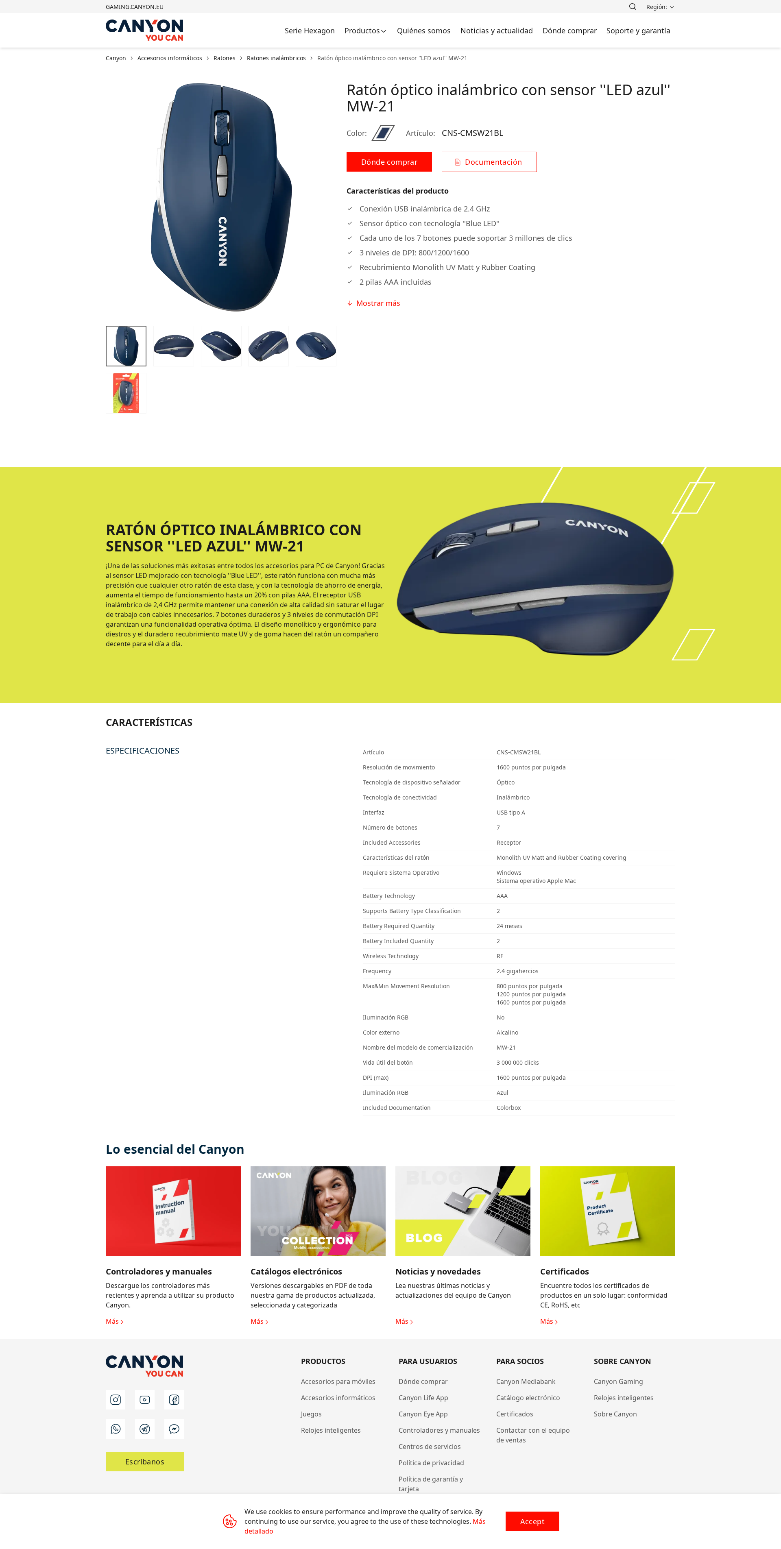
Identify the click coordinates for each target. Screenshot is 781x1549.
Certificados (514, 1414)
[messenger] (174, 1429)
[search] (632, 6)
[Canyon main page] (145, 30)
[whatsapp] (115, 1429)
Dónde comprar (423, 1381)
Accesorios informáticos (338, 1397)
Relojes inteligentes (331, 1430)
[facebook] (174, 1400)
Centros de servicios (430, 1446)
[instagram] (115, 1400)
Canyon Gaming (618, 1381)
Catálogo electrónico (528, 1397)
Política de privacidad (431, 1462)
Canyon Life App (423, 1397)
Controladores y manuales (439, 1430)
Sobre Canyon (615, 1414)
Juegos (311, 1414)
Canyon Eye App (423, 1414)
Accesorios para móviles (338, 1381)
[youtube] (145, 1400)
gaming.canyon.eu (135, 7)
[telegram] (145, 1429)
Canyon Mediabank (526, 1381)
